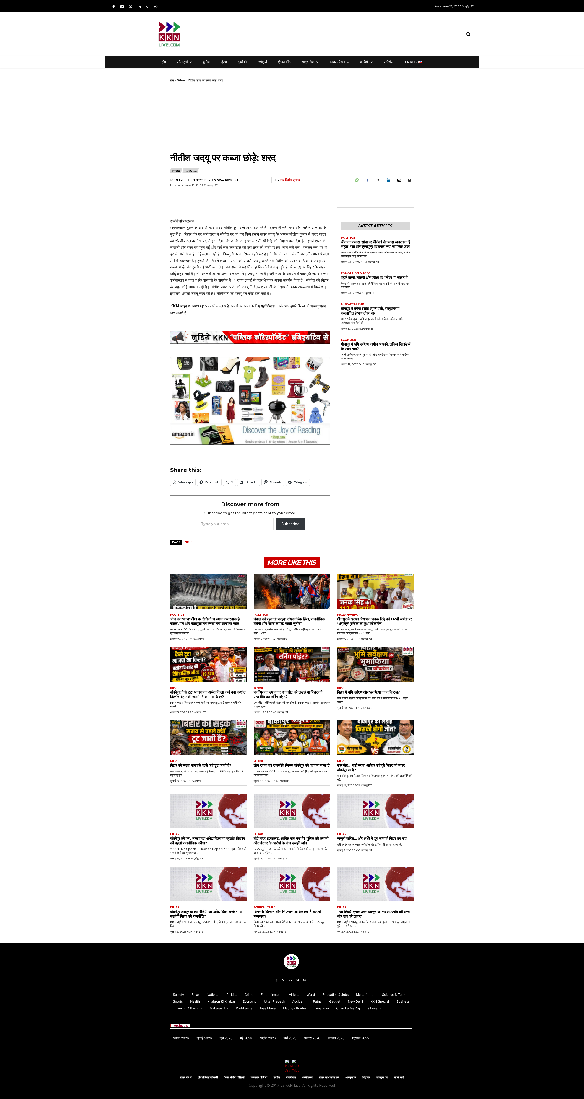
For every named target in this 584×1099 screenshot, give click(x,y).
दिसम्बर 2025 (360, 1038)
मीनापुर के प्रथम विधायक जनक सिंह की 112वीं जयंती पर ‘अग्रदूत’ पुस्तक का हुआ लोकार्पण (374, 621)
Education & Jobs (355, 273)
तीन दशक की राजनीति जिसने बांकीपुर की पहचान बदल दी (292, 765)
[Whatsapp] (156, 7)
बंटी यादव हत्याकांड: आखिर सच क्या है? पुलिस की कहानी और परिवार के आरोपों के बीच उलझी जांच (291, 840)
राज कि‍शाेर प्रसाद (290, 180)
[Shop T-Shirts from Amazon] (250, 401)
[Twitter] (130, 7)
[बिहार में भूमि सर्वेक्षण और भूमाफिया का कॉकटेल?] (375, 664)
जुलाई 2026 (204, 1038)
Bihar (181, 80)
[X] (377, 180)
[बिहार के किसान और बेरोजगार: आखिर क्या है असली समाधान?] (292, 884)
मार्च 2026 (290, 1038)
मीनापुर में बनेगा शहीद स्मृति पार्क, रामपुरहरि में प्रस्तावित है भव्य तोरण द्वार (370, 310)
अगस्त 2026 (181, 1038)
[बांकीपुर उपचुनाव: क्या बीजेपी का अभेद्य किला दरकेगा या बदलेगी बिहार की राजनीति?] (208, 884)
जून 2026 (226, 1038)
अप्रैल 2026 (268, 1038)
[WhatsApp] (356, 180)
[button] (468, 33)
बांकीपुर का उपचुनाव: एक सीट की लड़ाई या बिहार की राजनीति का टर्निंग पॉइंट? (288, 694)
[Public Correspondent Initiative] (250, 337)
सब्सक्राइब (318, 306)
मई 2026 (246, 1038)
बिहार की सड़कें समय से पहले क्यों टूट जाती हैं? (200, 765)
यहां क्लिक (268, 306)
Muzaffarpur (352, 304)
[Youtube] (122, 7)
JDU (188, 542)
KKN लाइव (178, 306)
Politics (190, 171)
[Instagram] (147, 7)
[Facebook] (113, 7)
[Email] (398, 180)
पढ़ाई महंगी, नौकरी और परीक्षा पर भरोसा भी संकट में (374, 277)
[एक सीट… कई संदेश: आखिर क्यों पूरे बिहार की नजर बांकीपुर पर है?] (375, 737)
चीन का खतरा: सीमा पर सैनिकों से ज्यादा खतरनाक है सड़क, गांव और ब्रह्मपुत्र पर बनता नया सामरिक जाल (375, 244)
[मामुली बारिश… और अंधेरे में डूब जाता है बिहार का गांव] (375, 811)
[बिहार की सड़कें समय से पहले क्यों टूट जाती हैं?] (208, 737)
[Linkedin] (139, 7)
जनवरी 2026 (336, 1038)
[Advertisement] (316, 33)
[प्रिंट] (409, 180)
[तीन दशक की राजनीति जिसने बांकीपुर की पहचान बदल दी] (292, 737)
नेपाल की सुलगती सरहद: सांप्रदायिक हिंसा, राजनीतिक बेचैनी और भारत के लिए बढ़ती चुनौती (289, 621)
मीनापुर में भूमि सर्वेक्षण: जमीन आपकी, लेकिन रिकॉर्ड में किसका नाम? (375, 346)
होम (172, 80)
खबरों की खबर (240, 306)
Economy (349, 339)
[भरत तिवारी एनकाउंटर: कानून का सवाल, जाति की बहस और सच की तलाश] (375, 884)
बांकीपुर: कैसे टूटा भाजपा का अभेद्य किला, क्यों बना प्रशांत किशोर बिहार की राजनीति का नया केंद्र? (207, 694)
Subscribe (290, 524)
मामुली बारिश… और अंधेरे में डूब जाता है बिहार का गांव (371, 838)
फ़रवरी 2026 (312, 1038)
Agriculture (264, 907)
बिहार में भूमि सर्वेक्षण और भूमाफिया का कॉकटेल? (368, 692)
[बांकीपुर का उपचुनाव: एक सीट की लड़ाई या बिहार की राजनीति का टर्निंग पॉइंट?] (292, 664)
